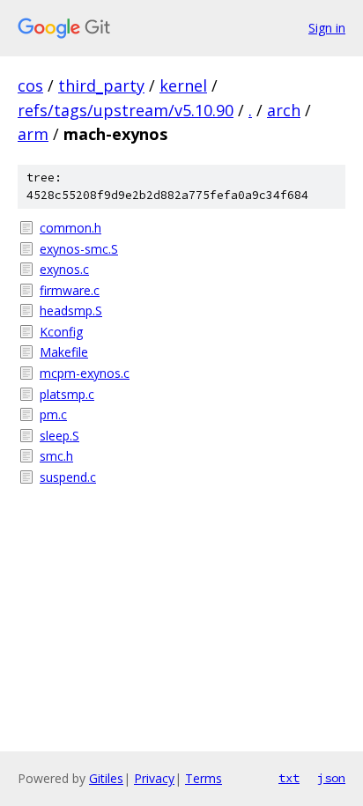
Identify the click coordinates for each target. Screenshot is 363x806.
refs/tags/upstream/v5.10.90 (125, 110)
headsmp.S (71, 310)
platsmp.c (67, 394)
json (331, 778)
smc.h (56, 455)
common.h (70, 227)
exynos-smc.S (79, 248)
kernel (183, 85)
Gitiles (106, 778)
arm (33, 133)
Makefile (64, 352)
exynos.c (64, 269)
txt (289, 778)
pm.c (53, 414)
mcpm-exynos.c (85, 373)
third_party (101, 85)
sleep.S (59, 435)
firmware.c (70, 290)
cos (30, 85)
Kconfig (61, 331)
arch (283, 110)
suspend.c (68, 477)
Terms (203, 778)
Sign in (326, 27)
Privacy (154, 778)
